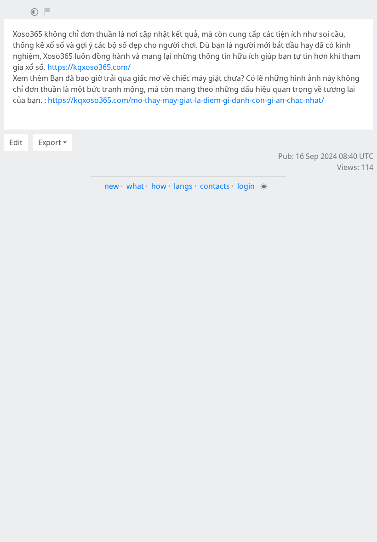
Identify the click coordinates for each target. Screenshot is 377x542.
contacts (215, 186)
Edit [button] (16, 142)
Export (49, 142)
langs (183, 186)
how (158, 186)
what (135, 186)
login (246, 186)
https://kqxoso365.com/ (89, 67)
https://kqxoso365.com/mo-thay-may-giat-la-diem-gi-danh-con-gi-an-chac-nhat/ (186, 100)
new (111, 186)
